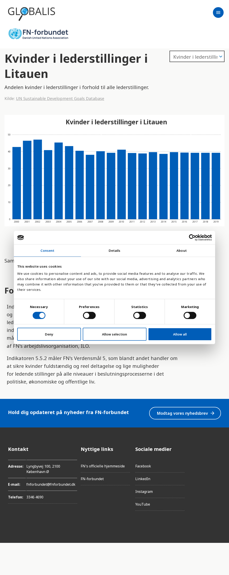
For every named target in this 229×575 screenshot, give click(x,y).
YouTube (142, 504)
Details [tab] (115, 250)
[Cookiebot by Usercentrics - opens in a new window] (192, 237)
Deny (49, 334)
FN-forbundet (92, 478)
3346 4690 (34, 497)
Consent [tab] (47, 250)
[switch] (89, 315)
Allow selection (114, 334)
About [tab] (181, 250)
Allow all (180, 334)
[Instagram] (217, 461)
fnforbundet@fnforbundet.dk (50, 484)
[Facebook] (217, 448)
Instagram (144, 491)
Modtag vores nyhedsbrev (186, 413)
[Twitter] (217, 473)
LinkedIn (142, 478)
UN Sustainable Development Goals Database (60, 98)
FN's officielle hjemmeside (103, 466)
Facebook (143, 466)
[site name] (31, 14)
